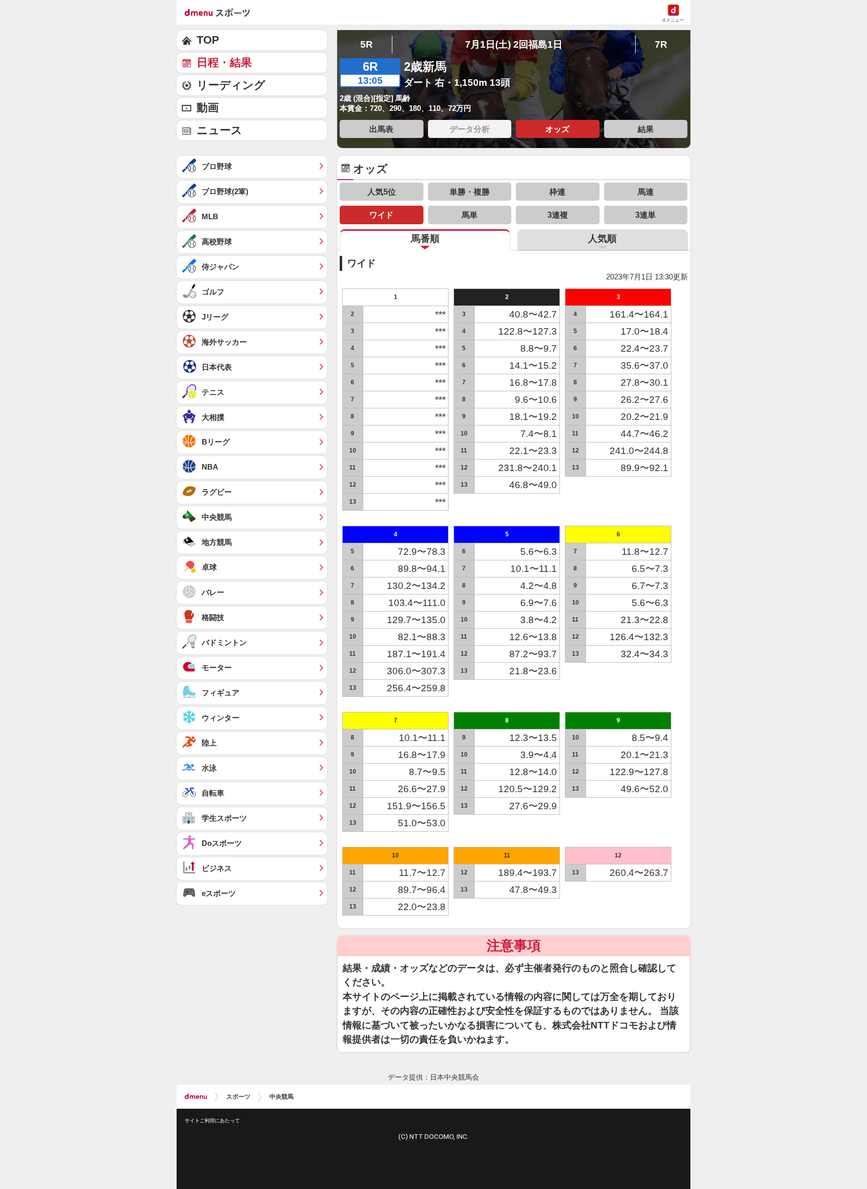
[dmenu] (196, 1097)
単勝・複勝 (470, 191)
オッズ (557, 128)
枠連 (557, 191)
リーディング (231, 85)
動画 (208, 107)
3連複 (557, 214)
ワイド (381, 214)
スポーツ (238, 1096)
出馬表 (381, 128)
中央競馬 (281, 1096)
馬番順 (425, 238)
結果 (646, 128)
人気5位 (381, 191)
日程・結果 (224, 62)
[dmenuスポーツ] (221, 12)
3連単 (645, 214)
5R (366, 44)
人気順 (602, 238)
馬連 (646, 191)
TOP (208, 40)
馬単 (470, 214)
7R (661, 44)
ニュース (219, 130)
